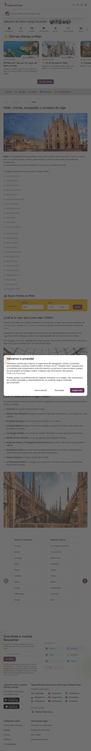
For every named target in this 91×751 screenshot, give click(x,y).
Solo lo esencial (41, 390)
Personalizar (59, 390)
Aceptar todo (77, 390)
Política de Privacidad (16, 373)
